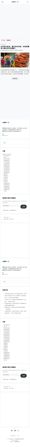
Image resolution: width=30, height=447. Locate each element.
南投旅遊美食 (7, 171)
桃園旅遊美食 (7, 165)
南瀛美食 (21, 50)
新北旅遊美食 (7, 161)
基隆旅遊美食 (7, 160)
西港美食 (12, 50)
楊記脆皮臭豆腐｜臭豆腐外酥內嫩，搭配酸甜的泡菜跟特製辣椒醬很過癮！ (15, 304)
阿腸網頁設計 (17, 441)
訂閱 (23, 206)
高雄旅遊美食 (7, 183)
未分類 (5, 190)
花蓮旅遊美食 (7, 187)
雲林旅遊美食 (7, 172)
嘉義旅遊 (6, 174)
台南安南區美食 (5, 50)
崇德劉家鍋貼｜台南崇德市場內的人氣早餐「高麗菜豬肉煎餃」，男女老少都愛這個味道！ (15, 312)
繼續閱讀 (15, 78)
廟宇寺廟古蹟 (7, 158)
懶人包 (5, 157)
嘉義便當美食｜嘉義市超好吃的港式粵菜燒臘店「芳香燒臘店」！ (15, 308)
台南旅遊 (6, 177)
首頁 (4, 40)
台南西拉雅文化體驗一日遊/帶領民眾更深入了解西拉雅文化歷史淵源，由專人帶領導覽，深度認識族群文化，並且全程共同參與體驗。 (16, 295)
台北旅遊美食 (7, 163)
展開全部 (4, 154)
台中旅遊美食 (7, 169)
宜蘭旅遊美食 (7, 189)
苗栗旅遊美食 (7, 168)
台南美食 (16, 50)
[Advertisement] (15, 21)
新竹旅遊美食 (7, 166)
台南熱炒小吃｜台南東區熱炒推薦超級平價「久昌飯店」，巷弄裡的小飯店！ (15, 300)
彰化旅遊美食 (7, 155)
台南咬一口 (15, 2)
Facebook (5, 135)
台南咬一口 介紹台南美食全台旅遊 (17, 438)
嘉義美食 (6, 175)
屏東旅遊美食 (7, 184)
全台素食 (6, 181)
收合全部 (9, 154)
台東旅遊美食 (7, 186)
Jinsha (16, 440)
